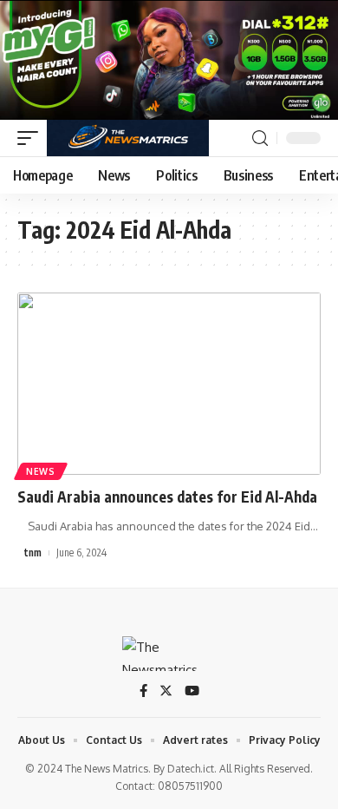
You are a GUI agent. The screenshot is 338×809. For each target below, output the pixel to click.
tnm (33, 552)
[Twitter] (166, 692)
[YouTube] (192, 692)
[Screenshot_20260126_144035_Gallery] (169, 58)
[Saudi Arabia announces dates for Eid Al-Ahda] (169, 384)
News (40, 471)
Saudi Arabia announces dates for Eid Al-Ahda (167, 496)
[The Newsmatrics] (128, 138)
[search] (260, 138)
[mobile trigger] (32, 138)
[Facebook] (143, 692)
